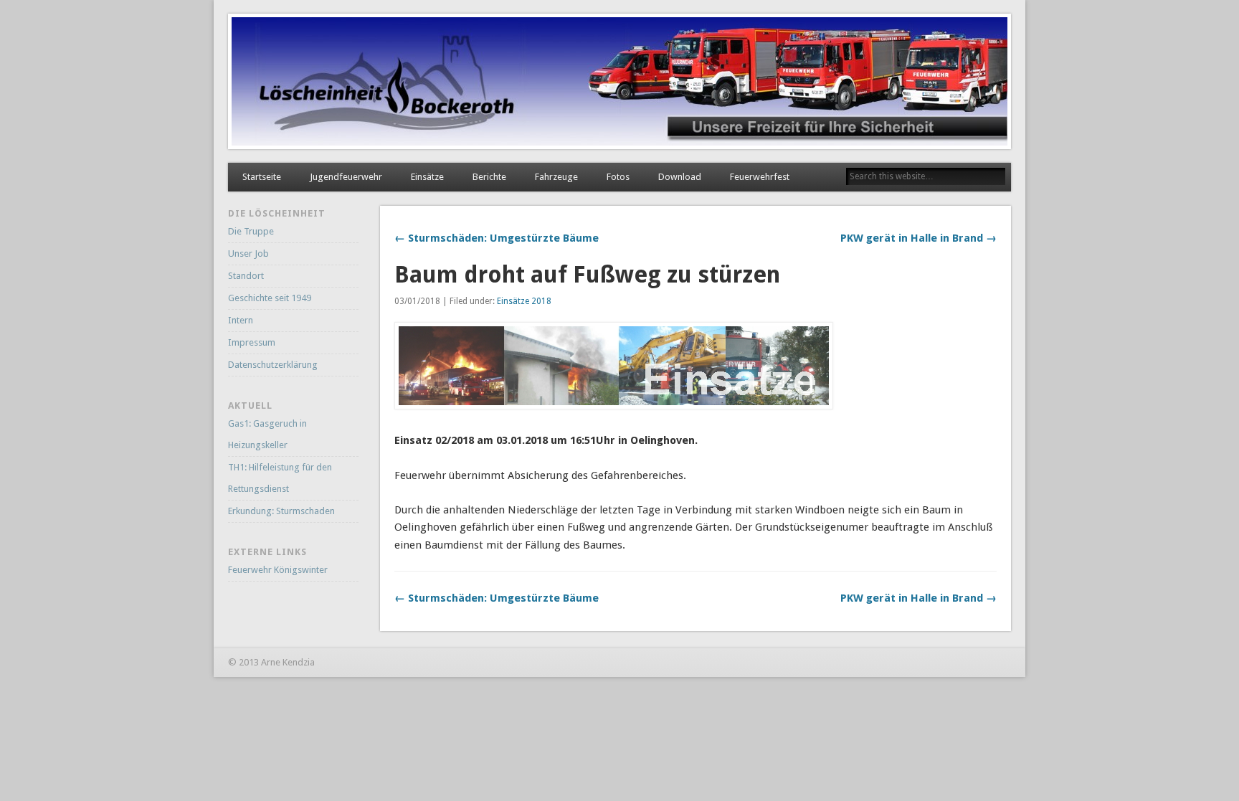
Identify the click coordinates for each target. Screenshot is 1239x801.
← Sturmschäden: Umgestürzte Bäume (496, 238)
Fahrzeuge (556, 176)
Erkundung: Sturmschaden (281, 511)
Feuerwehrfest (759, 176)
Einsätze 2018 (524, 301)
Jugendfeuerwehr (346, 176)
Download (679, 176)
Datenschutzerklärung (273, 364)
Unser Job (248, 253)
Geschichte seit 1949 (269, 298)
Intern (240, 320)
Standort (246, 275)
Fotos (618, 176)
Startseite (261, 176)
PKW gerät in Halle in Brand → (918, 238)
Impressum (251, 342)
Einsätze (427, 176)
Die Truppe (251, 231)
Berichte (489, 176)
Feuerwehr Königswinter (278, 569)
